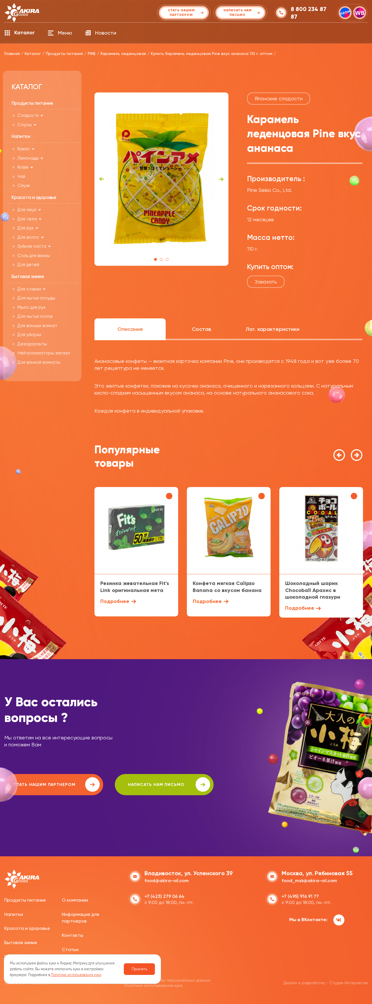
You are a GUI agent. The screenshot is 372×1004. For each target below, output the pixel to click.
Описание (130, 329)
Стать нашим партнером (44, 784)
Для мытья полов (34, 316)
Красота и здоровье (27, 928)
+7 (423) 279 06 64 (164, 896)
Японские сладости (279, 98)
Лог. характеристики (272, 329)
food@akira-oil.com (166, 880)
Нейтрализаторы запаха (43, 353)
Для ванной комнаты (38, 362)
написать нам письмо (156, 784)
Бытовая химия (20, 942)
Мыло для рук (31, 307)
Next (221, 179)
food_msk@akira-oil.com (309, 880)
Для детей (28, 264)
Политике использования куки (76, 975)
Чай (21, 176)
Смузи (23, 185)
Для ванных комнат (37, 325)
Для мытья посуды (36, 298)
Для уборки (29, 334)
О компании (75, 900)
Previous (101, 179)
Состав (201, 329)
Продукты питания (25, 900)
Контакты (72, 935)
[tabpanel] (161, 179)
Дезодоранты (32, 344)
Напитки (13, 914)
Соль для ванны (33, 255)
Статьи (70, 949)
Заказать (266, 282)
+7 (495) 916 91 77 (300, 896)
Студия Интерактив (348, 982)
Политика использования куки (153, 985)
